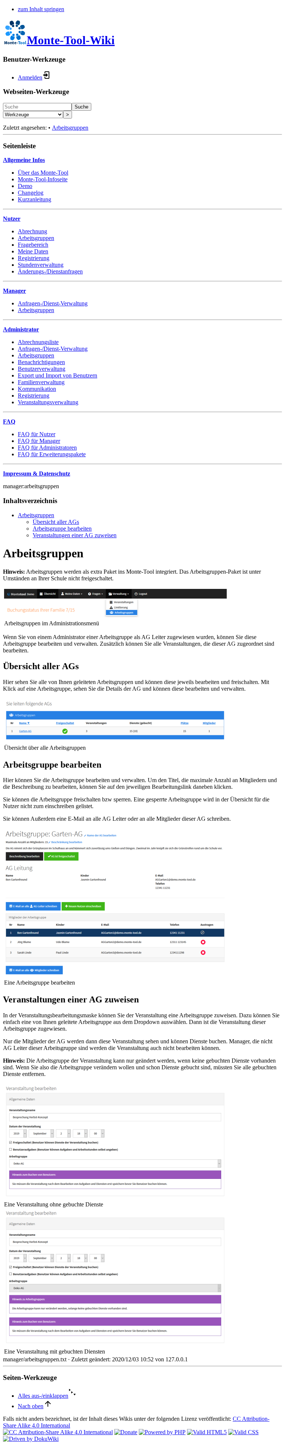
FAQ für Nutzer (36, 434)
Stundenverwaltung (40, 265)
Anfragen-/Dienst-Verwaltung (53, 303)
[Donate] (125, 1432)
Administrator (21, 329)
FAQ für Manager (39, 441)
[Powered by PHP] (162, 1432)
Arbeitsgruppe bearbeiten (62, 528)
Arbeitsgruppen (70, 127)
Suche (81, 107)
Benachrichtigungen (41, 362)
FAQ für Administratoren (47, 447)
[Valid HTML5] (207, 1432)
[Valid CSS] (243, 1432)
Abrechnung (32, 231)
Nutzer (11, 218)
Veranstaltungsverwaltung (48, 402)
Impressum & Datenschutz (36, 473)
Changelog (30, 192)
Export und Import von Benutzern (57, 375)
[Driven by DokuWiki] (31, 1439)
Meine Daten (33, 251)
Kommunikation (37, 389)
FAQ (9, 421)
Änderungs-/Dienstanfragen (50, 271)
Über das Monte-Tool (43, 172)
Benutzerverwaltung (41, 369)
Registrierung (33, 258)
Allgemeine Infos (24, 160)
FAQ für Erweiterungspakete (52, 454)
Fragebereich (33, 245)
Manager (14, 291)
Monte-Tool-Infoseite (43, 179)
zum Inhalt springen (41, 9)
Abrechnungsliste (38, 342)
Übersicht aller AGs (56, 522)
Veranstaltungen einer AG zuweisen (75, 535)
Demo (25, 186)
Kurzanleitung (34, 199)
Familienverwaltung (41, 382)
